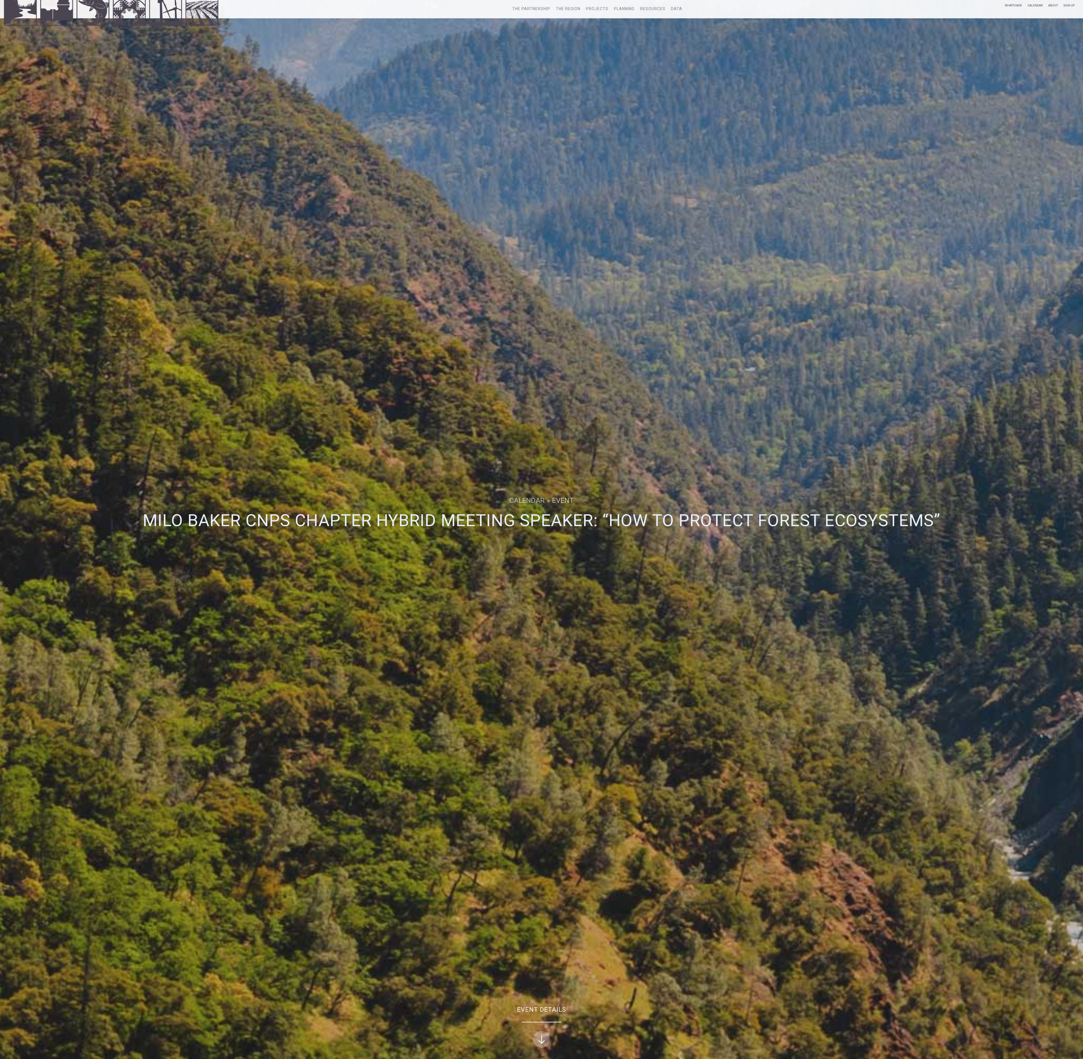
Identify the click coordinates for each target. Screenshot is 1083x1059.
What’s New (1013, 5)
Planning (624, 8)
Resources (652, 8)
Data (676, 8)
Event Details (541, 1009)
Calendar (1035, 5)
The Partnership (531, 8)
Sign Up (1069, 5)
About (1053, 5)
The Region (568, 8)
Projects (597, 8)
